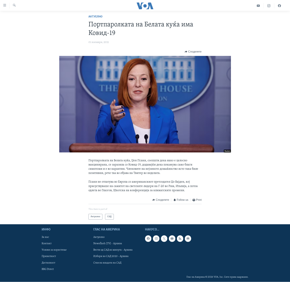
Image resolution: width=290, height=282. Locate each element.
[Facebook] (279, 5)
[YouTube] (258, 5)
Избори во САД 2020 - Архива (111, 256)
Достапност (48, 263)
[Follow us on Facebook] (148, 239)
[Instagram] (269, 5)
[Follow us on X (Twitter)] (164, 239)
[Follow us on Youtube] (172, 239)
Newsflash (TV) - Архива (107, 243)
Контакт (47, 243)
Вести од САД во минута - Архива (113, 250)
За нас (45, 237)
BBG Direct (48, 269)
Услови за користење (54, 250)
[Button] (193, 52)
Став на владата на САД (107, 263)
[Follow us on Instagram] (156, 239)
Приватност (49, 256)
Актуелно (95, 16)
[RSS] (180, 239)
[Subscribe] (188, 239)
